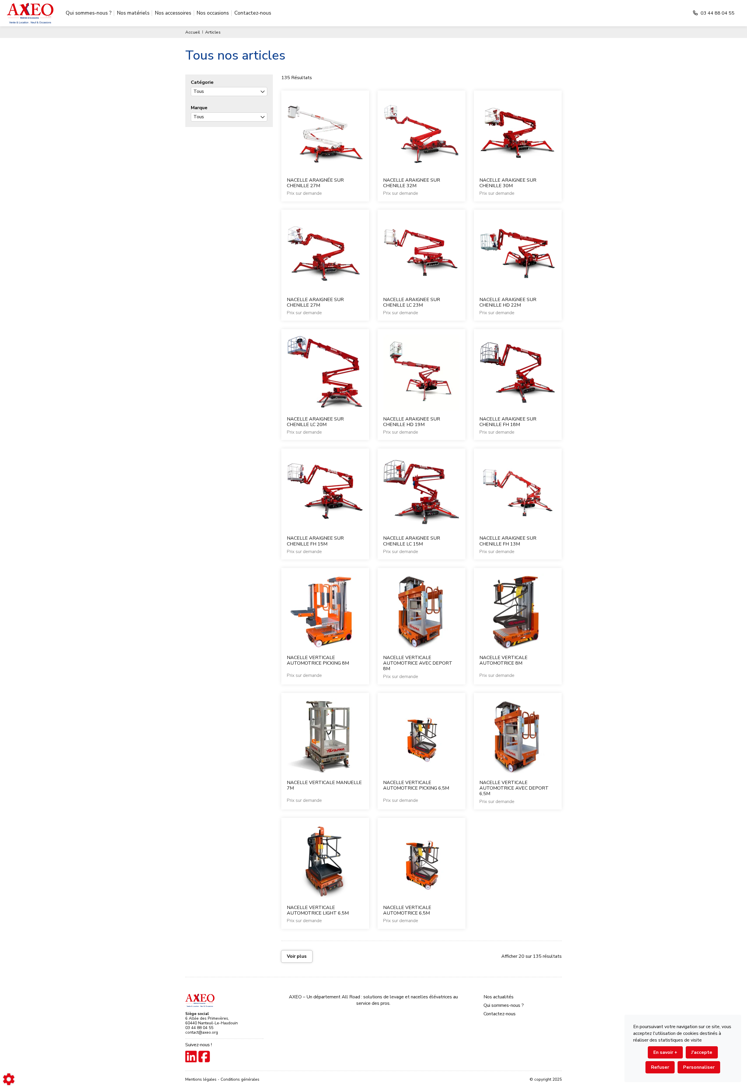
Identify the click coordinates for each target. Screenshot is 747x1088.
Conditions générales (240, 1079)
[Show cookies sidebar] (9, 1079)
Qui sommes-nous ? (88, 12)
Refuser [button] (660, 1067)
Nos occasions (213, 12)
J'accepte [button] (701, 1052)
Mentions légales (201, 1079)
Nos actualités (499, 997)
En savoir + (665, 1052)
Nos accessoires (173, 12)
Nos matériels (133, 12)
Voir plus (297, 956)
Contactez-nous (252, 12)
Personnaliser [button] (699, 1067)
